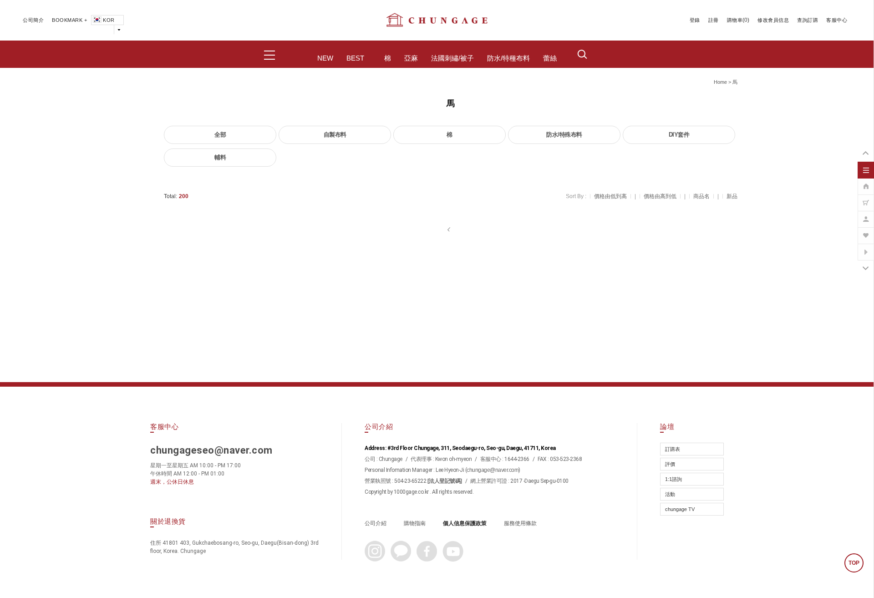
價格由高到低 (660, 196)
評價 (670, 464)
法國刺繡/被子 (452, 58)
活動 (670, 494)
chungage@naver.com (492, 470)
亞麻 (411, 58)
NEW (325, 58)
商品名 (701, 196)
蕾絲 (550, 58)
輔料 (220, 157)
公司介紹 (375, 523)
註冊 (713, 20)
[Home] (866, 182)
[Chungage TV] (866, 247)
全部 (220, 134)
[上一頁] (449, 229)
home (720, 82)
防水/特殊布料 (564, 134)
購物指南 (415, 523)
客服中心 (836, 20)
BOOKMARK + (69, 20)
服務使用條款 (520, 523)
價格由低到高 (610, 196)
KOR (109, 20)
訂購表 (672, 449)
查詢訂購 (807, 20)
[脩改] (866, 214)
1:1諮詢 (673, 479)
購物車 (735, 20)
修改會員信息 (773, 20)
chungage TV (680, 509)
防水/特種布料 (508, 58)
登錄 (695, 20)
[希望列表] (866, 231)
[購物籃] (866, 198)
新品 (732, 196)
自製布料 (335, 134)
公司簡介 (33, 20)
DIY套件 (679, 134)
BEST (355, 58)
